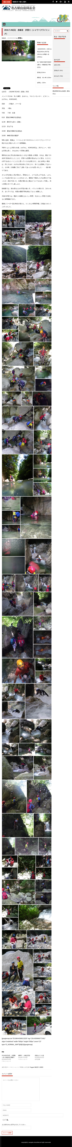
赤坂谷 (41, 1067)
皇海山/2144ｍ (41, 72)
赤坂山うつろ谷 (39, 1055)
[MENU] (4, 24)
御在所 (37, 1067)
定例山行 (56, 70)
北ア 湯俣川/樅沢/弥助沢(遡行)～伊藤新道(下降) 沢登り (29, 2)
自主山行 (56, 76)
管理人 (20, 38)
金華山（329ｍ (41, 82)
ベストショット (14, 1067)
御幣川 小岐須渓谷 (24, 1055)
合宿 (55, 65)
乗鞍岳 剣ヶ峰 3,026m (44, 77)
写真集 (22, 1067)
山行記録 (27, 1067)
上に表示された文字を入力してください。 (14, 1124)
